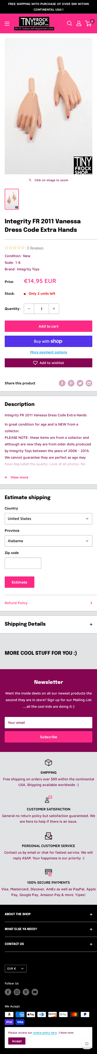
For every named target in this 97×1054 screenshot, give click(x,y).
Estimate (19, 582)
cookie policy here (45, 1032)
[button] (48, 362)
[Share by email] (89, 383)
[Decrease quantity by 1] (29, 309)
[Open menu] (7, 24)
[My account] (79, 23)
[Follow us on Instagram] (17, 992)
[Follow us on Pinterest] (26, 992)
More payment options (48, 352)
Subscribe (48, 737)
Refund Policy (16, 603)
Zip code (12, 553)
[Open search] (69, 23)
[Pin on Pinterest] (71, 383)
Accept (17, 1041)
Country (11, 508)
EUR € (11, 968)
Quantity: (13, 309)
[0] (88, 23)
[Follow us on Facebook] (8, 992)
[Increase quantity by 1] (54, 309)
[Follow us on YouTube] (35, 992)
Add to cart (48, 326)
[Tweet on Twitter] (80, 383)
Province (12, 530)
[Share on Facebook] (62, 383)
